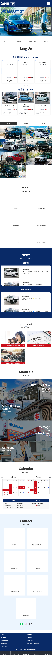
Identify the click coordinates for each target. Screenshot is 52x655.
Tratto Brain (33, 649)
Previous (1, 71)
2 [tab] (26, 497)
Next (50, 71)
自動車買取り (26, 615)
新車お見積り (14, 545)
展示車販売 (3, 637)
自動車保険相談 (4, 640)
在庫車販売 (29, 634)
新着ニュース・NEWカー (33, 643)
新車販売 (3, 634)
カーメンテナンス (37, 591)
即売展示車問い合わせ (37, 545)
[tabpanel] (9, 71)
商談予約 (38, 568)
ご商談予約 (36, 654)
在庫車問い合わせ (14, 568)
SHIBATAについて (5, 646)
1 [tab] (25, 497)
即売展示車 (16, 654)
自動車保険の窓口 (14, 591)
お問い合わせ (47, 654)
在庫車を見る (26, 654)
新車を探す (5, 654)
